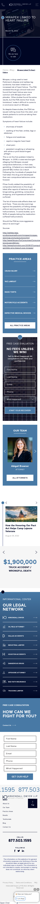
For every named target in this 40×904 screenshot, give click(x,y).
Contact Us (7, 725)
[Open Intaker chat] (17, 903)
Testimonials (7, 819)
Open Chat (5, 903)
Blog (12, 70)
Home (5, 70)
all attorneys (20, 478)
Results (5, 815)
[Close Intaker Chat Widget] (38, 889)
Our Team (6, 807)
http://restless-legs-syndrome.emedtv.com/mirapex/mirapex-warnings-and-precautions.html (20, 235)
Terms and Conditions (24, 883)
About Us (6, 803)
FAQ (35, 883)
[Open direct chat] (35, 889)
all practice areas (20, 325)
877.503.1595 (20, 840)
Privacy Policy (8, 883)
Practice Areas (8, 811)
